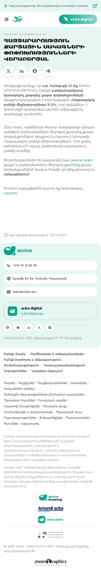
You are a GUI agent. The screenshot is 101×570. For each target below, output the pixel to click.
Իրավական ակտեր (52, 400)
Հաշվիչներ (26, 383)
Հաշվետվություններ (52, 383)
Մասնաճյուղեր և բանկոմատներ (28, 412)
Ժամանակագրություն (21, 365)
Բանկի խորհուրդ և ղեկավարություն (32, 359)
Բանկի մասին (15, 354)
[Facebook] (7, 327)
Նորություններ (15, 371)
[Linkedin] (28, 327)
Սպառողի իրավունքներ (22, 406)
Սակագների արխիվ (19, 388)
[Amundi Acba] (50, 508)
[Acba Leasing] (50, 497)
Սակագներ (78, 383)
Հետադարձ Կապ (69, 412)
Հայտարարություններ (20, 418)
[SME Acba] (50, 519)
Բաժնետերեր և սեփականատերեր (57, 354)
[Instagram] (50, 327)
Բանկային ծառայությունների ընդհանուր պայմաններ (44, 394)
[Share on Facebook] (34, 71)
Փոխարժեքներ (51, 418)
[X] (39, 327)
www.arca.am (82, 160)
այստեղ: (11, 193)
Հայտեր (9, 383)
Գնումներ (11, 423)
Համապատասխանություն (64, 365)
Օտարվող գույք (54, 406)
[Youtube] (18, 327)
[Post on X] (8, 71)
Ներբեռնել (32, 314)
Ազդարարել (30, 423)
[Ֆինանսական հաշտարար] (50, 534)
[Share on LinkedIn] (21, 71)
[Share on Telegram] (48, 71)
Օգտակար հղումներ (19, 400)
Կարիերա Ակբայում (46, 371)
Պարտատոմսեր (78, 418)
